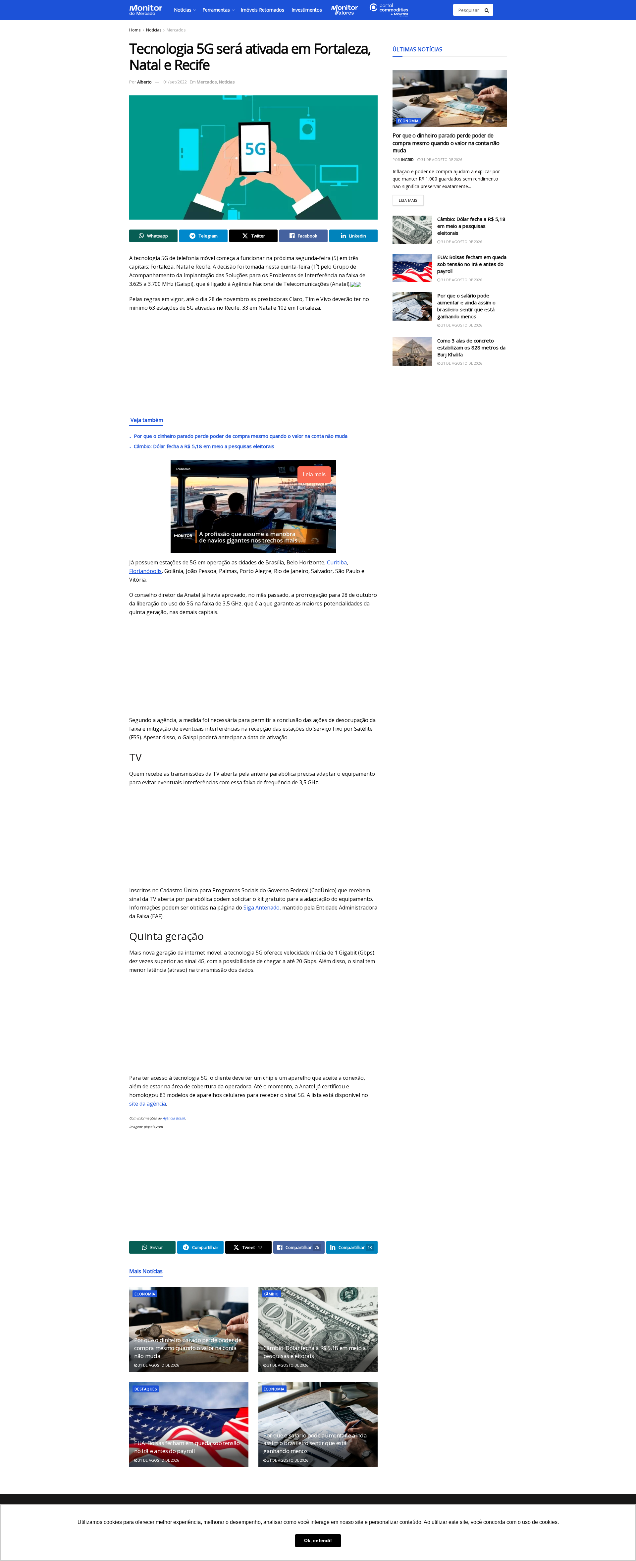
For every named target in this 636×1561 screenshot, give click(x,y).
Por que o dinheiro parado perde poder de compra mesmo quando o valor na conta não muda (240, 436)
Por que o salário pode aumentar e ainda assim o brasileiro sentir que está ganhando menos (315, 1443)
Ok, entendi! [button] (318, 1540)
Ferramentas (216, 10)
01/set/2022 (175, 82)
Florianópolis (145, 571)
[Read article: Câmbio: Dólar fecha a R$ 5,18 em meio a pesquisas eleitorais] (318, 1329)
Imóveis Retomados (262, 10)
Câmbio (271, 1293)
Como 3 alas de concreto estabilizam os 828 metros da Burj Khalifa (471, 347)
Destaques (145, 1388)
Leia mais (411, 199)
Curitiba (337, 562)
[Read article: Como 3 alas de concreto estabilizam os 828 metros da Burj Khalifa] (412, 351)
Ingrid (407, 159)
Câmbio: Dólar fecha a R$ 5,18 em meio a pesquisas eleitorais (204, 446)
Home (135, 30)
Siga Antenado (261, 907)
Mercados (176, 30)
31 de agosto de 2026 (158, 1365)
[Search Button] (487, 10)
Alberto (144, 82)
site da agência (147, 1103)
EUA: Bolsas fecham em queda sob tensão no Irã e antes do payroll (187, 1447)
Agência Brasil (174, 1118)
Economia (144, 1293)
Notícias (182, 10)
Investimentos (307, 10)
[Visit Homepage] (145, 10)
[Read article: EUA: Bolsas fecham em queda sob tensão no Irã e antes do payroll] (188, 1424)
